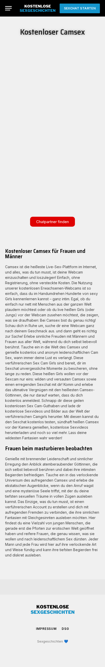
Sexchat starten (80, 8)
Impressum (46, 629)
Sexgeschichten (50, 641)
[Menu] (8, 8)
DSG (65, 629)
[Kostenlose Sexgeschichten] (37, 8)
